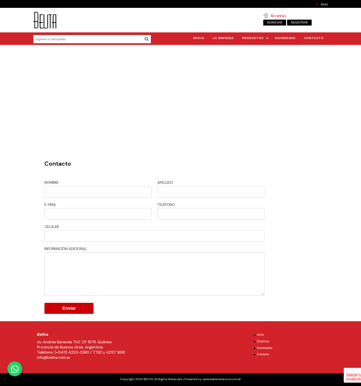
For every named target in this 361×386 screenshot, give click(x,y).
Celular (51, 227)
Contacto (314, 38)
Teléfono (166, 204)
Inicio (324, 4)
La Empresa (223, 38)
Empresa (263, 341)
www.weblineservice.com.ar (221, 379)
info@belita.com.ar (53, 357)
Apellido (165, 182)
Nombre (51, 182)
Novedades (285, 38)
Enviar (69, 308)
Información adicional (65, 249)
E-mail (50, 204)
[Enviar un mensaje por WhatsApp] (14, 368)
